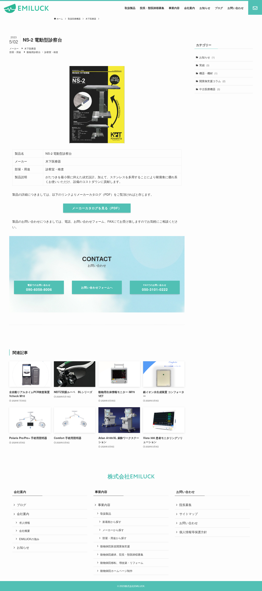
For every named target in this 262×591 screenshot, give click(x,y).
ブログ (21, 505)
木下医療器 (30, 48)
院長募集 (185, 505)
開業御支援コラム (212, 81)
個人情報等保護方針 (193, 532)
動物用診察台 (33, 52)
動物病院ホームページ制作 (116, 571)
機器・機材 (208, 73)
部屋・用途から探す (114, 538)
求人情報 (24, 523)
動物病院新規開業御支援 (115, 546)
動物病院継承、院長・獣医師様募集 (121, 554)
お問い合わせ (188, 523)
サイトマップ (188, 514)
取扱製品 (105, 513)
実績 (204, 65)
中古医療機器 (209, 89)
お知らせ (207, 57)
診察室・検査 (51, 52)
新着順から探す (111, 522)
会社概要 (24, 531)
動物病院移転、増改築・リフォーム (121, 563)
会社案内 (23, 514)
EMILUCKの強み (29, 539)
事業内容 (104, 505)
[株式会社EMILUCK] (26, 8)
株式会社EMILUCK (131, 476)
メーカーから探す (113, 530)
